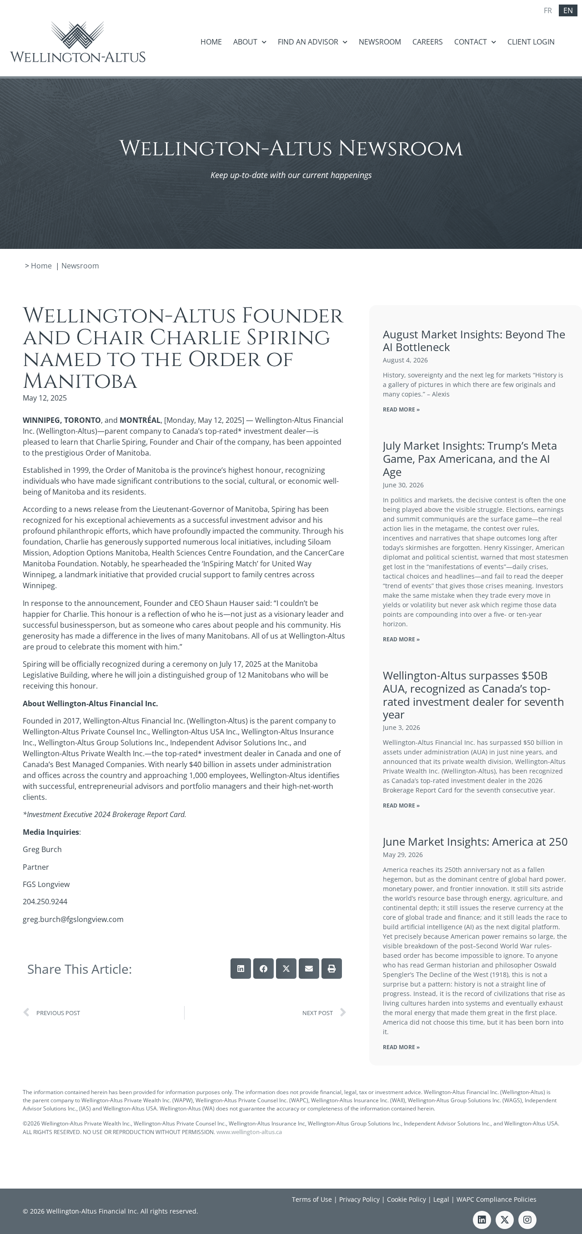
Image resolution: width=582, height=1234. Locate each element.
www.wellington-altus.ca (249, 1132)
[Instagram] (527, 1220)
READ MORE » (401, 409)
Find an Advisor (308, 42)
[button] (241, 968)
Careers (427, 42)
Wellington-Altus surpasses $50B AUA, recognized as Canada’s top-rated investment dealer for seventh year (473, 695)
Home (211, 42)
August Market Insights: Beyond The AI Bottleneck (474, 341)
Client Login (531, 42)
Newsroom (380, 42)
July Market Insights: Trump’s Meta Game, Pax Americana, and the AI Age (470, 458)
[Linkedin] (482, 1220)
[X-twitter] (505, 1220)
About (245, 42)
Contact (470, 42)
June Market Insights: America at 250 (475, 841)
